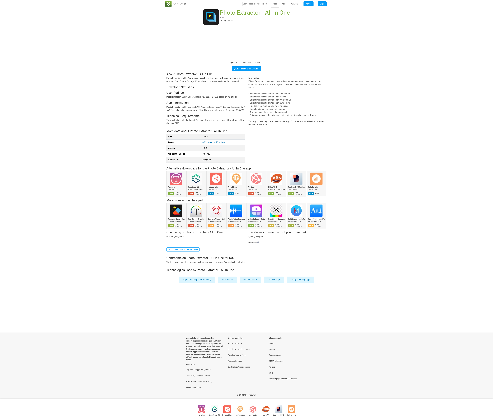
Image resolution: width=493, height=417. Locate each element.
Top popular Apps (235, 361)
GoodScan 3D (193, 187)
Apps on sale (227, 279)
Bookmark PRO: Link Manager (296, 187)
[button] (287, 242)
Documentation (275, 355)
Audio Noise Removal (236, 219)
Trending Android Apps (237, 355)
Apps (275, 4)
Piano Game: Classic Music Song (199, 381)
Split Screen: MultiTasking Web (296, 219)
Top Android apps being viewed (198, 370)
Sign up (308, 4)
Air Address (232, 187)
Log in (322, 4)
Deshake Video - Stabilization (216, 219)
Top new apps (274, 279)
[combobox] (253, 4)
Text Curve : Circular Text (196, 219)
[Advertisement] (243, 43)
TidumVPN (272, 187)
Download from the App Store (247, 69)
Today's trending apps (300, 279)
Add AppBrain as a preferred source (183, 249)
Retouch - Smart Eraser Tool (176, 219)
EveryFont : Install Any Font (316, 219)
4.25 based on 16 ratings (213, 142)
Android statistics (235, 343)
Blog (271, 373)
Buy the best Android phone (239, 367)
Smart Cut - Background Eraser (276, 219)
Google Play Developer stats (239, 349)
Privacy (272, 349)
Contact (272, 343)
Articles (272, 367)
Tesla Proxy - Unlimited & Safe (198, 376)
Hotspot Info (213, 187)
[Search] (266, 4)
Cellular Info (313, 187)
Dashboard (295, 4)
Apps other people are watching (197, 279)
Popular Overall (250, 279)
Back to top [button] (486, 393)
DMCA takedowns (276, 361)
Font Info (171, 187)
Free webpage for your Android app (283, 379)
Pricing (283, 4)
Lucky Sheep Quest (193, 387)
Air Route (251, 187)
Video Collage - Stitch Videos (256, 219)
